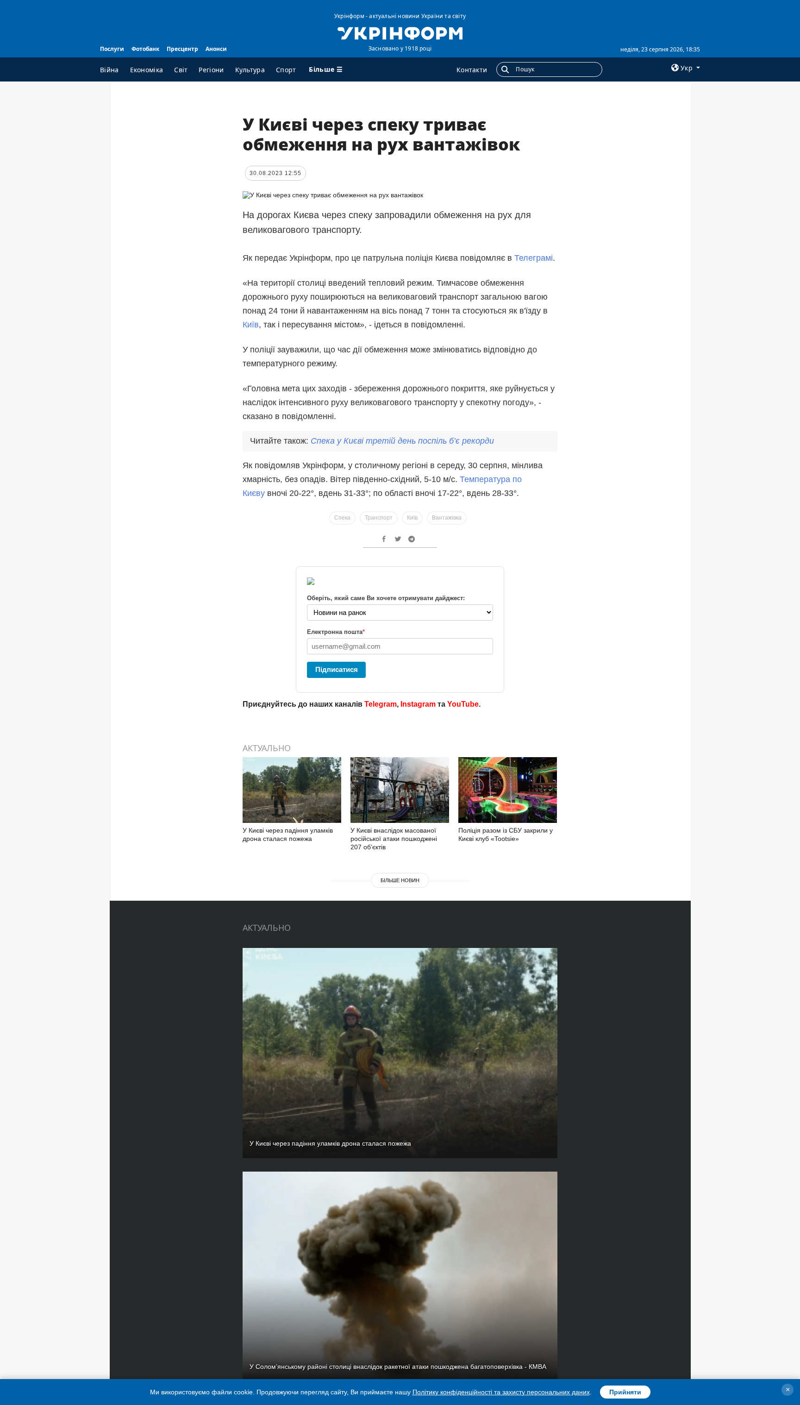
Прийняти (625, 1392)
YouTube (463, 704)
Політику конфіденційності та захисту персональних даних (501, 1392)
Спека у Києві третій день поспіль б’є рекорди (402, 440)
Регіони (211, 69)
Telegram (380, 704)
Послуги (112, 49)
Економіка (146, 69)
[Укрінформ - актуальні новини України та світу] (400, 32)
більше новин (400, 880)
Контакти (471, 69)
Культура (250, 69)
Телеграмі (533, 258)
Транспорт (379, 517)
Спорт (286, 69)
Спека (342, 517)
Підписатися (336, 669)
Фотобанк (145, 49)
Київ (251, 324)
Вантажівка (447, 517)
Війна (109, 69)
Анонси (216, 49)
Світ (181, 69)
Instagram (418, 704)
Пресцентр (182, 49)
